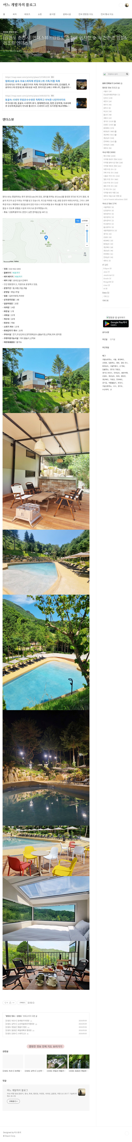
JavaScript (109, 275)
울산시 (108, 114)
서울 (114, 359)
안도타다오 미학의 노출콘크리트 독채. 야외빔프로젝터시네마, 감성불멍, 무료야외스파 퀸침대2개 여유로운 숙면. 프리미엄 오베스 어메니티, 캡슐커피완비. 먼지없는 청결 (38, 86)
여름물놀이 (112, 383)
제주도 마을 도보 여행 (112, 196)
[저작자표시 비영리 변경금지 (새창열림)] (30, 1003)
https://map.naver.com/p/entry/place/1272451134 (27, 77)
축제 (117, 376)
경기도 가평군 (115, 369)
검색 (121, 5)
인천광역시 (109, 210)
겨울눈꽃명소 (107, 359)
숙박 (15, 14)
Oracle (107, 278)
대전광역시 (109, 214)
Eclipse (108, 268)
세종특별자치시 (110, 230)
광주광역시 (109, 220)
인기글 (112, 339)
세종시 (108, 118)
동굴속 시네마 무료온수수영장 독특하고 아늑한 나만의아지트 (35, 99)
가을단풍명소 (107, 386)
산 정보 (122, 366)
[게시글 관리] (13, 1003)
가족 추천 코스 (111, 172)
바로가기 (16, 272)
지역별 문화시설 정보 (113, 162)
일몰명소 (105, 369)
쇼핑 (40, 14)
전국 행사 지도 (107, 14)
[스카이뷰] (85, 221)
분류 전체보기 (111, 83)
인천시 (108, 98)
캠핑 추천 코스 (110, 186)
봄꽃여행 (124, 373)
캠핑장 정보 (10, 1016)
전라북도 (109, 141)
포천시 (120, 383)
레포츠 (27, 14)
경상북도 (109, 134)
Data (105, 292)
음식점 (52, 14)
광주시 (107, 108)
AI (105, 288)
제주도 (108, 148)
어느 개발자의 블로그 (19, 5)
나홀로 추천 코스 (112, 176)
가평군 (112, 379)
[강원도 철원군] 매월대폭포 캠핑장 (18, 1030)
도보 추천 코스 (111, 182)
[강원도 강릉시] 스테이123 (15, 1033)
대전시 (108, 101)
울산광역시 (109, 227)
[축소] (87, 245)
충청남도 (109, 131)
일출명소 (112, 362)
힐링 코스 (124, 362)
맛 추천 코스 (110, 189)
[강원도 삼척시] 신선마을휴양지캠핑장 (19, 1024)
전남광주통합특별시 (112, 94)
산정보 (104, 362)
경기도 (108, 121)
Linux (107, 285)
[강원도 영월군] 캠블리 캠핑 (16, 1027)
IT (105, 264)
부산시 (108, 111)
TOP (127, 1133)
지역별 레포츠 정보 (112, 166)
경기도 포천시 (107, 373)
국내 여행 (109, 152)
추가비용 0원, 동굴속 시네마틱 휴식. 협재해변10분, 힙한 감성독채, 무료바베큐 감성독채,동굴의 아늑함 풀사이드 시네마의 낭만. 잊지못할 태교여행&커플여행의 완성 (38, 104)
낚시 (114, 386)
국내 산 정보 (109, 203)
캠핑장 (123, 376)
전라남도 (109, 144)
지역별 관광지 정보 (113, 159)
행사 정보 (109, 156)
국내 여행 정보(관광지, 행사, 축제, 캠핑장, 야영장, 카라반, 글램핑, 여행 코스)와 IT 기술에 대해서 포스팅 (42, 1094)
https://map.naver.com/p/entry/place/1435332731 (27, 96)
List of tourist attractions (115, 199)
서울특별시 (109, 207)
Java (107, 272)
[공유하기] (10, 1003)
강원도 (19, 1016)
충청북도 (109, 128)
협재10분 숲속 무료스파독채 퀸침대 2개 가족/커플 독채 (32, 80)
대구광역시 (109, 217)
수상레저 (105, 389)
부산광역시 (109, 224)
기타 (106, 296)
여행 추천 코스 (110, 169)
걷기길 (104, 383)
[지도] (78, 221)
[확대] (87, 226)
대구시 (108, 104)
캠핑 (117, 362)
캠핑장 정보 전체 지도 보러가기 (45, 1046)
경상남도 (109, 138)
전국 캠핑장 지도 (86, 14)
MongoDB (108, 282)
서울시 (108, 91)
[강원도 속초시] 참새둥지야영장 (17, 1020)
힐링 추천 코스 (111, 179)
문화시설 (67, 14)
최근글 (104, 339)
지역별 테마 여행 (111, 192)
